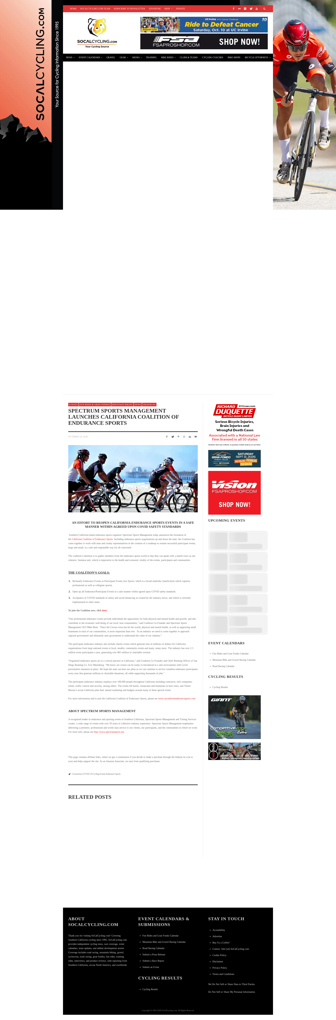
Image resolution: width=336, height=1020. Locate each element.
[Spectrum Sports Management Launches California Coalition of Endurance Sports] (133, 478)
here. (104, 610)
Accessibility (218, 930)
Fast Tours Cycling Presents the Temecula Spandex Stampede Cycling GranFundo (137, 67)
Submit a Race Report (153, 961)
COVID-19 (87, 774)
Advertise (217, 936)
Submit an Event (150, 967)
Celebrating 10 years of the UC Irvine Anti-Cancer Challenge (176, 882)
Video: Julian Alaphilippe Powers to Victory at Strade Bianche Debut (126, 275)
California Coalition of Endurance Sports (92, 539)
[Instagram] (245, 8)
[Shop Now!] (234, 492)
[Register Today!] (234, 458)
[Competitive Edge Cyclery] (234, 717)
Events (73, 404)
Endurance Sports (113, 774)
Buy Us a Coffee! (221, 942)
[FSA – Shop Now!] (204, 41)
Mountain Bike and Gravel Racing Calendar (234, 660)
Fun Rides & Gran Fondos (95, 404)
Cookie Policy (219, 955)
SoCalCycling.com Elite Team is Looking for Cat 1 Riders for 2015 (122, 316)
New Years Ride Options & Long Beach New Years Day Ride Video (121, 192)
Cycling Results (220, 687)
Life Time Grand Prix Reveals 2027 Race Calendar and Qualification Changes (87, 897)
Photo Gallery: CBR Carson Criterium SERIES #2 (107, 233)
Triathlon (149, 404)
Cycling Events (99, 774)
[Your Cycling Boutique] (234, 751)
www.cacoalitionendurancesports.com (176, 698)
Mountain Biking (122, 404)
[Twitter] (250, 8)
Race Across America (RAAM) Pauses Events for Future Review (132, 849)
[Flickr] (239, 8)
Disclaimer (217, 961)
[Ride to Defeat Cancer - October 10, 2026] (204, 24)
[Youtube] (256, 8)
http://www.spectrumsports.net (109, 732)
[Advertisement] (234, 785)
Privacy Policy (219, 968)
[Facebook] (233, 8)
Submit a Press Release (153, 954)
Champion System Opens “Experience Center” (106, 108)
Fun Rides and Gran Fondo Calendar (230, 653)
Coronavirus (77, 774)
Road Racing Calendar (223, 666)
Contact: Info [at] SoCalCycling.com (230, 949)
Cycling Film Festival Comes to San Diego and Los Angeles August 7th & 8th (130, 150)
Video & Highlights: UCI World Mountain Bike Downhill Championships (126, 358)
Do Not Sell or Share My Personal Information (231, 992)
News (138, 404)
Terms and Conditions (223, 974)
